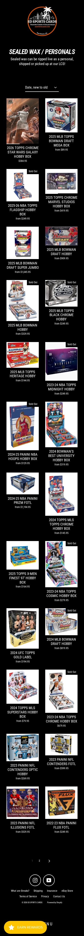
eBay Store (67, 890)
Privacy (45, 896)
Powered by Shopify (54, 902)
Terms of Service (28, 896)
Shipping (38, 890)
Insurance (52, 890)
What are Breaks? (20, 890)
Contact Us (59, 896)
